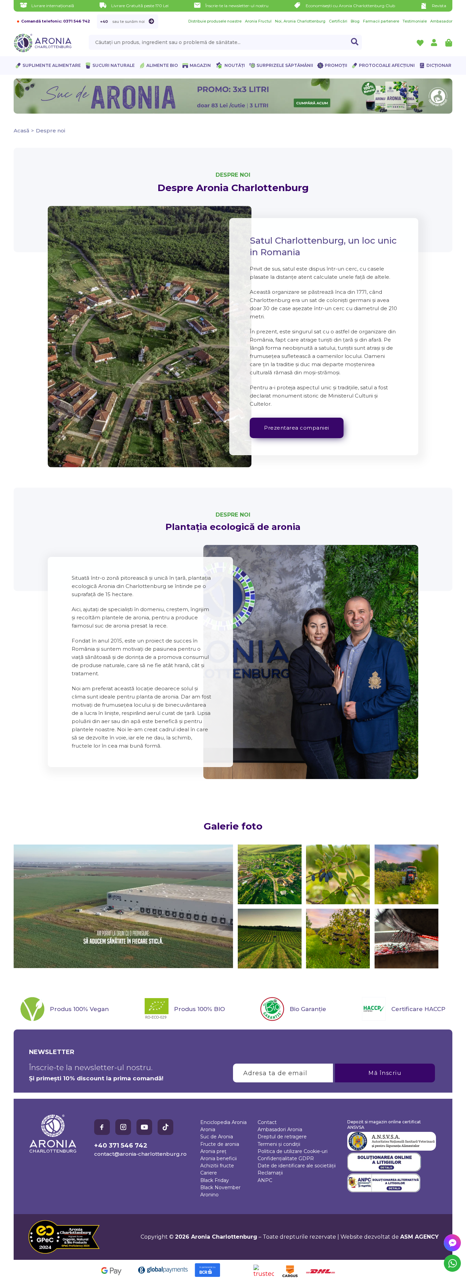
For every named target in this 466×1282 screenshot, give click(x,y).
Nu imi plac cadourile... (301, 688)
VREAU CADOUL (301, 668)
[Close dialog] (357, 614)
